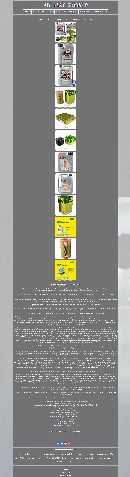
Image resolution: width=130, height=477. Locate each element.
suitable (32, 455)
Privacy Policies (65, 475)
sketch (57, 454)
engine (114, 458)
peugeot (88, 457)
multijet (79, 458)
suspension (38, 458)
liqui (72, 462)
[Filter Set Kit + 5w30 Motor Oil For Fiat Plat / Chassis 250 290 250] (65, 32)
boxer (60, 461)
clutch (69, 453)
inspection (99, 454)
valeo (43, 458)
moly (26, 454)
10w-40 (96, 459)
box (40, 455)
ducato (56, 457)
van (75, 454)
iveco (72, 458)
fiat (22, 457)
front (62, 454)
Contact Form (65, 472)
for (48, 457)
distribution (48, 454)
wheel (80, 454)
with (101, 458)
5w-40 (106, 454)
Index (66, 469)
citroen (107, 458)
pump (67, 462)
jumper (65, 458)
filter (112, 454)
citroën (28, 458)
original (86, 454)
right (91, 454)
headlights (19, 454)
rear (37, 455)
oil (16, 458)
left (33, 458)
